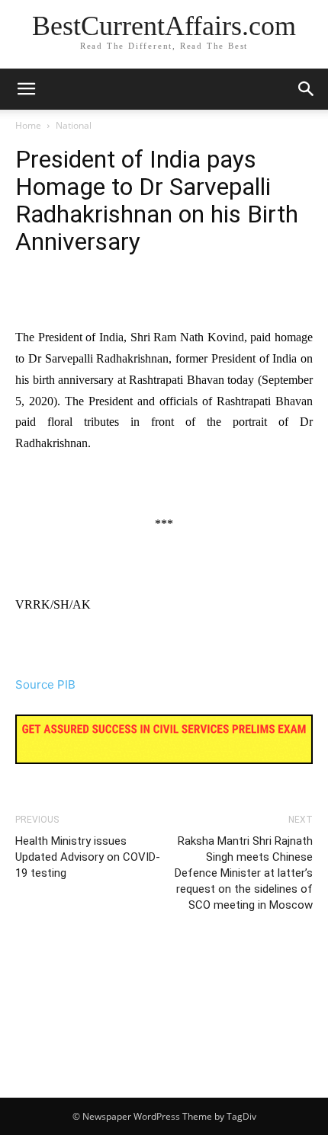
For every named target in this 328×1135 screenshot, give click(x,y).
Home (28, 125)
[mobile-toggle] (26, 89)
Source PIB (45, 684)
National (74, 125)
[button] (306, 89)
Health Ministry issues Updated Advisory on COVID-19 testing (87, 857)
